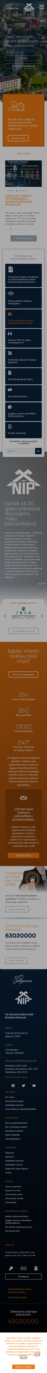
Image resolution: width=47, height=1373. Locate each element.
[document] (23, 686)
